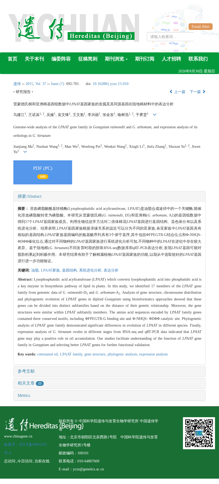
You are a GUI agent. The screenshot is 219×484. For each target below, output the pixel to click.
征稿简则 (87, 58)
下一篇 (196, 92)
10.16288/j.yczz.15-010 (110, 84)
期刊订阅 (144, 58)
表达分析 (111, 270)
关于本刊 (34, 58)
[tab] (109, 196)
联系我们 (198, 58)
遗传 (17, 84)
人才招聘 (171, 58)
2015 (29, 84)
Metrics (24, 395)
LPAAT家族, (51, 270)
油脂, (36, 270)
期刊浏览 (114, 58)
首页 (12, 58)
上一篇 (179, 92)
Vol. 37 (40, 84)
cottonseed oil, (48, 354)
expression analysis (153, 354)
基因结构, (70, 270)
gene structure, (96, 354)
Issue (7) (57, 84)
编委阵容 (61, 58)
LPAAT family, (72, 354)
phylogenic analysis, (123, 354)
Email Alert (200, 27)
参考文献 (26, 371)
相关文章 (29, 383)
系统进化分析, (91, 270)
